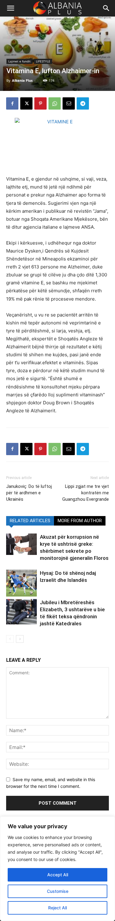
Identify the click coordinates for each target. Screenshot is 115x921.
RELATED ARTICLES (30, 520)
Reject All (57, 907)
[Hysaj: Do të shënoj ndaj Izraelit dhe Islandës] (21, 583)
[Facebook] (12, 103)
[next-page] (20, 639)
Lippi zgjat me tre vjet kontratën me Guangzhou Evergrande (85, 493)
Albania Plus (22, 80)
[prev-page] (10, 639)
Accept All (57, 874)
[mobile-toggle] (10, 8)
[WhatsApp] (54, 103)
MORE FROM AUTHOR (80, 520)
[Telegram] (83, 103)
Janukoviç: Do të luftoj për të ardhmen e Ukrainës (29, 493)
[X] (26, 103)
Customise (57, 891)
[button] (106, 8)
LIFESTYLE (43, 61)
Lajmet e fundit (19, 61)
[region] (57, 868)
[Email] (69, 103)
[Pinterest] (40, 103)
